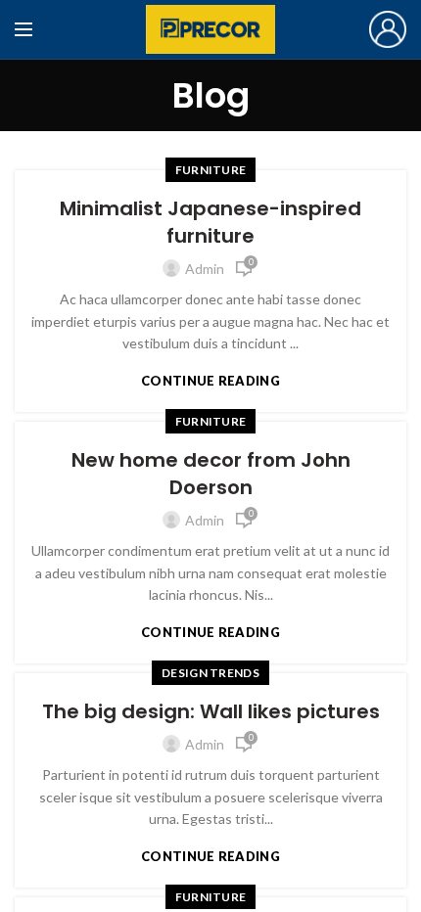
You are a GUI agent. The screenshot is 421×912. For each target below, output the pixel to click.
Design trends (210, 672)
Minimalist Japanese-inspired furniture (210, 222)
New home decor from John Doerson (211, 473)
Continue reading (210, 381)
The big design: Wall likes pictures (211, 711)
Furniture (211, 169)
